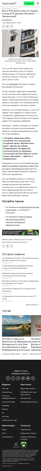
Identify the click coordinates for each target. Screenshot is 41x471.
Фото (4, 433)
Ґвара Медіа (6, 8)
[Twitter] (7, 26)
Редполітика (7, 392)
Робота (5, 409)
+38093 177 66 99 (20, 371)
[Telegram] (11, 26)
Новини (14, 8)
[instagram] (13, 378)
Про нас (5, 388)
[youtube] (28, 378)
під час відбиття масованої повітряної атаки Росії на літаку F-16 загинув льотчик (20, 166)
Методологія (25, 398)
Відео (4, 429)
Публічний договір (9, 420)
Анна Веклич (7, 20)
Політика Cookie (8, 402)
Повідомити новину (28, 433)
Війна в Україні (8, 239)
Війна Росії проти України (23, 239)
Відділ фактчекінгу (27, 388)
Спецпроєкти (7, 437)
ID (3, 413)
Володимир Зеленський (11, 242)
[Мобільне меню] (37, 3)
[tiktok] (33, 378)
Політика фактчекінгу (29, 402)
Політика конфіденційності (9, 397)
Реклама (5, 405)
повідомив (13, 84)
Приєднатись (25, 429)
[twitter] (23, 378)
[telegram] (18, 378)
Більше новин (31, 304)
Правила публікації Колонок (28, 438)
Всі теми (5, 416)
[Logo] (9, 3)
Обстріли (24, 242)
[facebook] (8, 378)
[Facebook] (3, 26)
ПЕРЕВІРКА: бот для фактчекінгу (28, 393)
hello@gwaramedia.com (20, 373)
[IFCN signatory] (23, 445)
